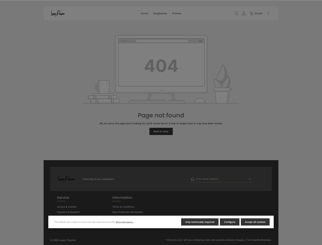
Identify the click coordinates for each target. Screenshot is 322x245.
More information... (125, 222)
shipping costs (202, 239)
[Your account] (243, 13)
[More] (268, 13)
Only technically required (199, 222)
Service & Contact (67, 206)
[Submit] (250, 178)
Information (122, 197)
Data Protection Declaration (127, 212)
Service (63, 197)
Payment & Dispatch (68, 212)
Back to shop (161, 131)
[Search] (236, 13)
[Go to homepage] (58, 13)
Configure (229, 222)
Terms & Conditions (123, 206)
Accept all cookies (255, 222)
